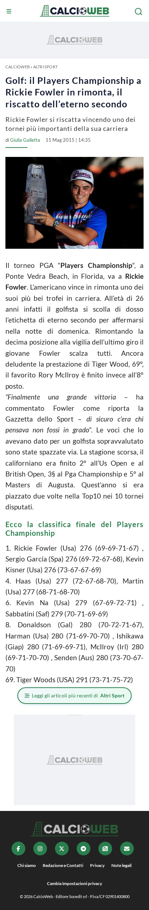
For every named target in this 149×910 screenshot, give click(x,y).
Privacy (97, 865)
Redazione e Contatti (63, 865)
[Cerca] (139, 12)
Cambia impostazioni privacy (74, 883)
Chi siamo (26, 865)
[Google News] (105, 848)
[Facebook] (18, 848)
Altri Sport (45, 66)
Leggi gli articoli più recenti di (78, 695)
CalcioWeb (17, 66)
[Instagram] (40, 848)
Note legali (121, 865)
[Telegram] (83, 848)
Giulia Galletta (25, 140)
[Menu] (10, 12)
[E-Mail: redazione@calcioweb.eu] (127, 848)
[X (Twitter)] (62, 848)
